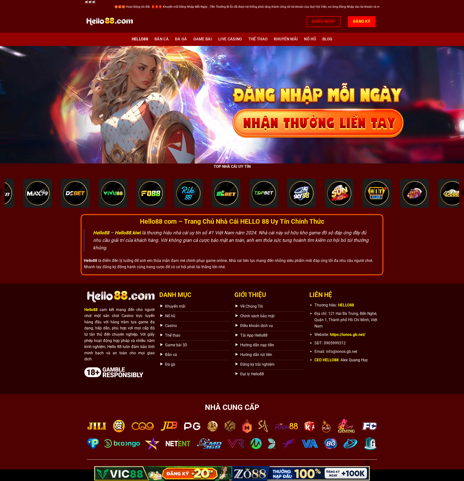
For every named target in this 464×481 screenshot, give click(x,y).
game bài (202, 39)
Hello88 (140, 39)
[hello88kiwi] (109, 22)
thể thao (258, 39)
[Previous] (15, 104)
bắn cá (161, 39)
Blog (327, 39)
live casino (230, 39)
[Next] (448, 104)
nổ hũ (310, 39)
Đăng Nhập (323, 21)
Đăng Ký (361, 21)
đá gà (181, 39)
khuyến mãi (286, 39)
